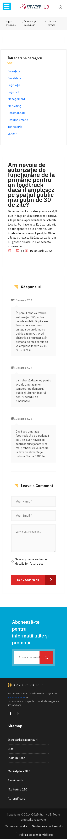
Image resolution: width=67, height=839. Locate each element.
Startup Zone (16, 758)
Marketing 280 (17, 789)
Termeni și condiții (16, 826)
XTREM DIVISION (16, 697)
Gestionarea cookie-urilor (47, 826)
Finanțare (14, 71)
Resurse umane (18, 120)
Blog (11, 749)
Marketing (14, 106)
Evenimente (15, 780)
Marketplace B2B (19, 771)
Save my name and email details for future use (31, 561)
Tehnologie (15, 127)
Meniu (7, 6)
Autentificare (16, 798)
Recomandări (16, 113)
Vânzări (12, 134)
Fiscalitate (14, 78)
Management (16, 99)
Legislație (14, 85)
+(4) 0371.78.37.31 (28, 685)
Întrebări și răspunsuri (22, 740)
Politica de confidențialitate (36, 834)
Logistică (13, 92)
